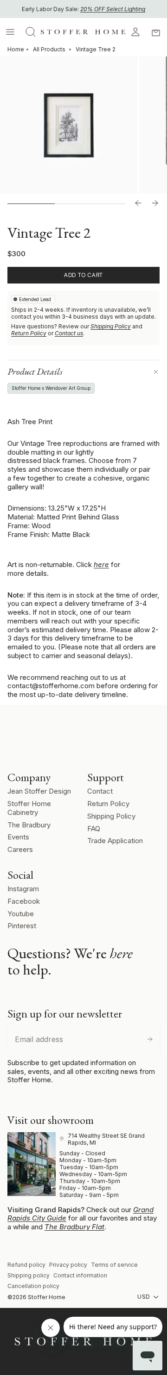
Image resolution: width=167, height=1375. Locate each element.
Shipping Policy (110, 326)
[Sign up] (150, 1039)
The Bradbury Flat (74, 1226)
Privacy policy (68, 1264)
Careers (20, 849)
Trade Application (115, 840)
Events (18, 836)
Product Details (35, 371)
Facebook (23, 901)
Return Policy (28, 333)
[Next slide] (155, 203)
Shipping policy (28, 1275)
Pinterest (21, 925)
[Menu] (10, 32)
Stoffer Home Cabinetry (29, 808)
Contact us (69, 333)
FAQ (93, 828)
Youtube (20, 913)
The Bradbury (29, 824)
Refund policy (26, 1264)
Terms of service (114, 1264)
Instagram (23, 888)
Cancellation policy (33, 1286)
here (101, 564)
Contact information (80, 1275)
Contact (100, 791)
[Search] (30, 32)
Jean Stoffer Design (39, 791)
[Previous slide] (138, 203)
